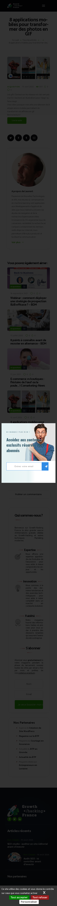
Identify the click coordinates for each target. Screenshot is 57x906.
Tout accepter (19, 897)
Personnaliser (29, 901)
